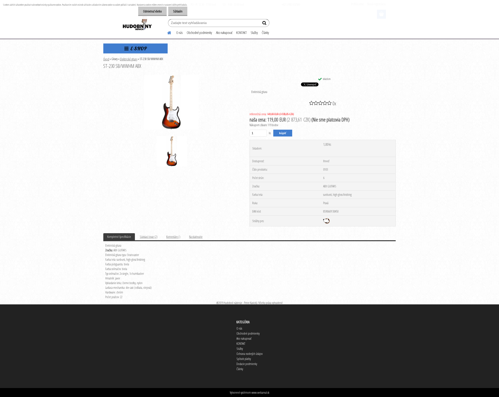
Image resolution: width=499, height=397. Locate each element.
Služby (254, 32)
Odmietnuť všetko (152, 11)
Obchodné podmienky (199, 32)
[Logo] (137, 23)
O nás (179, 32)
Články (265, 32)
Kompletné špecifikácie (119, 237)
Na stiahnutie (196, 237)
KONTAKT (241, 32)
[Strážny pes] (326, 220)
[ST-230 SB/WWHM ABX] (171, 76)
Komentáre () (173, 237)
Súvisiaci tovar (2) (148, 237)
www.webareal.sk (260, 392)
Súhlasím (177, 11)
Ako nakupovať (224, 32)
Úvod (106, 59)
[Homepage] (166, 32)
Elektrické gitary (128, 59)
